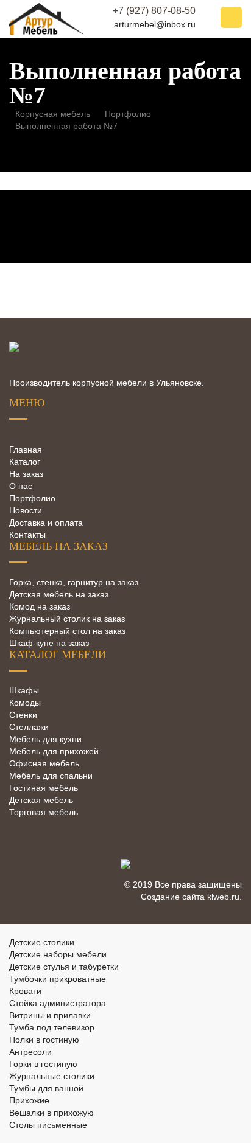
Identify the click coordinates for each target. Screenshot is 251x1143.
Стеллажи (29, 727)
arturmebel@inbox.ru (155, 24)
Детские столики (41, 942)
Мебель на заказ (58, 546)
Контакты (27, 535)
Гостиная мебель (43, 788)
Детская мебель (41, 800)
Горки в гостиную (43, 1064)
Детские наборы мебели (58, 954)
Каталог (24, 462)
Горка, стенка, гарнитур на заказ (73, 582)
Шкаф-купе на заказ (49, 643)
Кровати (25, 991)
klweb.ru (223, 897)
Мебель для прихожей (54, 751)
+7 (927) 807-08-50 (154, 10)
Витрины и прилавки (50, 1015)
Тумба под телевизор (51, 1027)
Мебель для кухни (45, 739)
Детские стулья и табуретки (64, 966)
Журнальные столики (51, 1076)
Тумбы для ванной (46, 1088)
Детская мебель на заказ (58, 594)
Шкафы (24, 690)
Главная (25, 449)
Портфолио (32, 498)
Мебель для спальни (51, 775)
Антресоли (30, 1052)
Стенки (23, 715)
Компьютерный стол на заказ (67, 631)
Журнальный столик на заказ (67, 619)
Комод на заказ (39, 606)
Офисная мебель (44, 763)
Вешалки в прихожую (51, 1112)
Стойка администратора (57, 1003)
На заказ (26, 474)
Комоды (25, 702)
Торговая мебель (43, 812)
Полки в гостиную (44, 1039)
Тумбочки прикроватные (57, 979)
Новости (25, 510)
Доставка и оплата (46, 522)
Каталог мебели (57, 654)
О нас (20, 486)
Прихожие (29, 1100)
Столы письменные (48, 1125)
